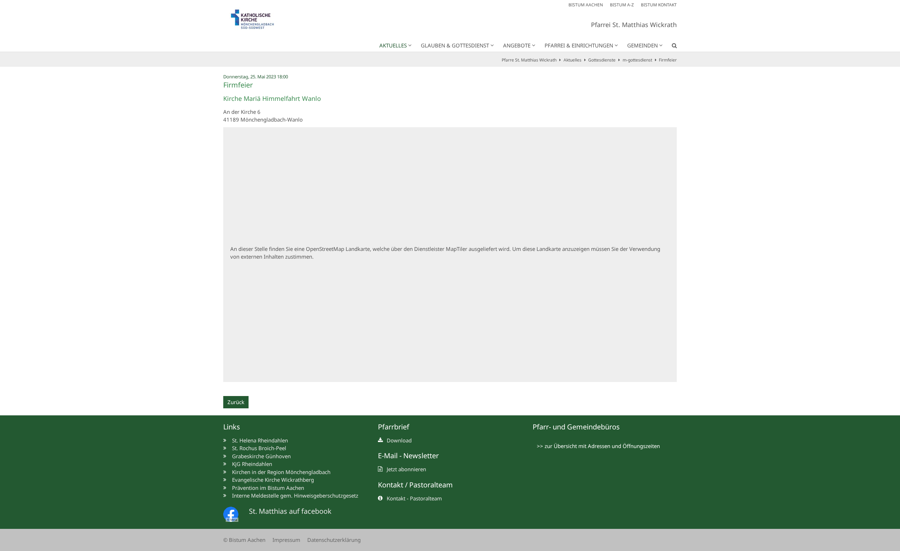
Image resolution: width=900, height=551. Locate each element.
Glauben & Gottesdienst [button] (455, 45)
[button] (670, 47)
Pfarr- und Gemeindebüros (576, 426)
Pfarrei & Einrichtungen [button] (579, 45)
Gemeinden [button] (642, 45)
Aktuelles (572, 60)
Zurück (235, 402)
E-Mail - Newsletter (408, 455)
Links (231, 426)
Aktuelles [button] (393, 45)
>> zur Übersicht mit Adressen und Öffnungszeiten (598, 445)
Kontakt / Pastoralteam (415, 484)
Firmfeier (668, 60)
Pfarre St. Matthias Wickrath (529, 60)
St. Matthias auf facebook (290, 511)
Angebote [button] (517, 45)
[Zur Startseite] (256, 21)
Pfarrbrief (393, 426)
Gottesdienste (602, 60)
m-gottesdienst (637, 60)
